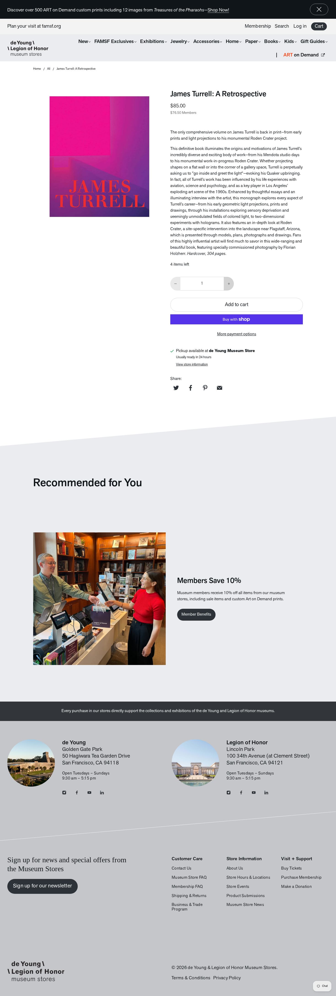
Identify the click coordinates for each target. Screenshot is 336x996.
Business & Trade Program (187, 907)
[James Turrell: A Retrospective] (99, 156)
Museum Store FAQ (189, 878)
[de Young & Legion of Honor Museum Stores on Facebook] (77, 794)
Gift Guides (313, 41)
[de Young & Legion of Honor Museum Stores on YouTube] (89, 794)
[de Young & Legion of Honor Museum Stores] (30, 48)
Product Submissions (246, 896)
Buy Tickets (291, 869)
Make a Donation (296, 887)
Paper (251, 41)
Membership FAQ (187, 887)
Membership (258, 26)
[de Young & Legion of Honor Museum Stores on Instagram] (64, 794)
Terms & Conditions (190, 978)
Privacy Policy (227, 978)
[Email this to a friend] (219, 388)
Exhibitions (152, 41)
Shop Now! (218, 10)
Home (232, 41)
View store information (192, 364)
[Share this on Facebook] (190, 388)
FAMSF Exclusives (114, 41)
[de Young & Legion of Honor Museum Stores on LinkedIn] (102, 794)
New (83, 41)
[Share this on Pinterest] (205, 388)
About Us (235, 869)
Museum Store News (245, 905)
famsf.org (51, 26)
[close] (319, 9)
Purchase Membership (301, 878)
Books (271, 41)
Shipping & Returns (189, 896)
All (48, 68)
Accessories (206, 41)
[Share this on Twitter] (176, 388)
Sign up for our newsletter (42, 886)
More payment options (236, 334)
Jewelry (179, 41)
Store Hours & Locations (248, 878)
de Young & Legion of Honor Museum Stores (232, 968)
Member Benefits (196, 615)
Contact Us (181, 869)
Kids (289, 41)
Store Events (238, 887)
